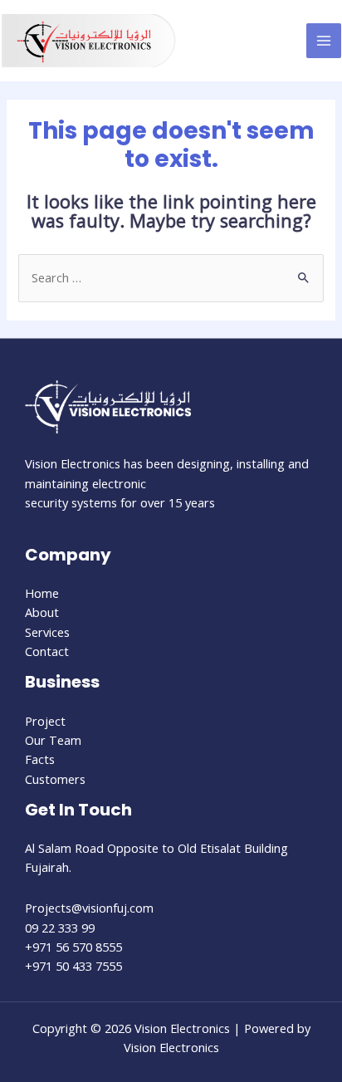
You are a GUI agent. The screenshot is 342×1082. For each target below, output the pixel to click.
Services (47, 632)
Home (42, 593)
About (42, 612)
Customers (55, 779)
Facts (40, 759)
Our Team (53, 740)
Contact (47, 651)
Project (45, 720)
